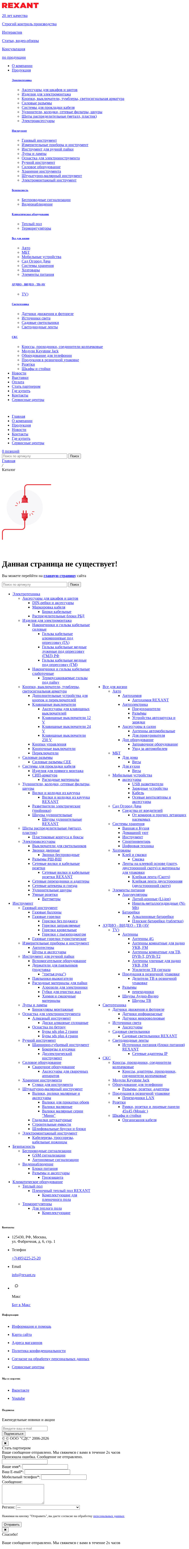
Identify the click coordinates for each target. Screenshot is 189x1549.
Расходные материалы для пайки (59, 983)
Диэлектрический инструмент (57, 1055)
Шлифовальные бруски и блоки (59, 1129)
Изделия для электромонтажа (47, 620)
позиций (10, 451)
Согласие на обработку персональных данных (50, 1359)
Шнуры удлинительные (52, 815)
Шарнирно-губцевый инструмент (60, 1045)
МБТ (116, 753)
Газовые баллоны (47, 912)
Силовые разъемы (37, 757)
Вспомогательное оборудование (59, 961)
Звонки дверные (46, 850)
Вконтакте (20, 1390)
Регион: (8, 1507)
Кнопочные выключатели (54, 749)
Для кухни (131, 766)
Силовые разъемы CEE (51, 762)
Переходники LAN (138, 1098)
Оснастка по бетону (49, 1027)
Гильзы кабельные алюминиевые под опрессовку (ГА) (57, 638)
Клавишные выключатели (54, 704)
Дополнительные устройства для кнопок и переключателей (60, 697)
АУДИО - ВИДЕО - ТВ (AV (28, 284)
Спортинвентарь (136, 841)
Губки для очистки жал (61, 992)
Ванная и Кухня (135, 828)
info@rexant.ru (23, 1275)
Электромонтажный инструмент (49, 1133)
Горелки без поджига (60, 921)
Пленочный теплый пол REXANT (61, 1191)
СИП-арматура (44, 775)
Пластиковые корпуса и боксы (57, 837)
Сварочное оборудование (53, 1067)
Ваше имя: (11, 1467)
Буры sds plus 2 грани (60, 1031)
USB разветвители (147, 784)
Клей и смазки (134, 855)
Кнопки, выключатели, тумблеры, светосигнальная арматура (51, 689)
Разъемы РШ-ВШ (47, 859)
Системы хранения (128, 824)
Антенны (130, 934)
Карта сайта (22, 1334)
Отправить (12, 1524)
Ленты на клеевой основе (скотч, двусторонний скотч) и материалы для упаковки (151, 867)
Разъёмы (139, 713)
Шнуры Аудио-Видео (140, 996)
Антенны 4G (143, 939)
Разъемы (129, 987)
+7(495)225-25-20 (26, 1258)
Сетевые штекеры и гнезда (54, 886)
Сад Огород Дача (126, 806)
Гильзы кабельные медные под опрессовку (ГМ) (64, 662)
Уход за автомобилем (149, 749)
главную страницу (60, 576)
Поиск (74, 456)
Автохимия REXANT (150, 700)
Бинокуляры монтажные (52, 1009)
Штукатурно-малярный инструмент (52, 1089)
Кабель (138, 793)
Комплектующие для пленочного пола (59, 1197)
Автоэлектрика (135, 704)
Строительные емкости (51, 1124)
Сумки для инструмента (52, 1084)
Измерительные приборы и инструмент (55, 943)
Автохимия (132, 695)
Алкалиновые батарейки (153, 916)
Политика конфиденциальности (39, 1351)
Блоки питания (45, 1168)
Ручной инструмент (39, 1040)
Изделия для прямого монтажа (57, 771)
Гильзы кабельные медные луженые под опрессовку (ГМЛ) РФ (64, 651)
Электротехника (22, 80)
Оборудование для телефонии (137, 1084)
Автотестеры (43, 947)
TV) (115, 930)
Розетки (119, 1102)
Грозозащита (52, 1177)
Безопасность (20, 190)
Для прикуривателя (148, 735)
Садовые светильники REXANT (149, 1036)
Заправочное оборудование (155, 744)
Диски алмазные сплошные (65, 1023)
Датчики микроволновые (143, 1018)
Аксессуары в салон (139, 726)
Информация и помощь (31, 1326)
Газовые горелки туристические (59, 939)
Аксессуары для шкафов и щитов (50, 598)
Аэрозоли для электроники (65, 987)
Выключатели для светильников (59, 846)
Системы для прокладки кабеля (48, 766)
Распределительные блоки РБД (58, 616)
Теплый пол (32, 1186)
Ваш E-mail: (13, 1472)
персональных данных (109, 1516)
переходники (143, 992)
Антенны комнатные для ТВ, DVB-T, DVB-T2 (156, 954)
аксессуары (131, 779)
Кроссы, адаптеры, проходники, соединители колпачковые (149, 1073)
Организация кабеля (139, 1120)
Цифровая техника (138, 846)
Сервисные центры (28, 1367)
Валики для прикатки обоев (65, 1102)
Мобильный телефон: (21, 1477)
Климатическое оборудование (30, 214)
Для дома (130, 757)
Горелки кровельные (59, 930)
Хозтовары (121, 850)
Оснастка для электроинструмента (51, 1014)
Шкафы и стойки (126, 1115)
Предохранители (146, 709)
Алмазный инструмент (51, 1018)
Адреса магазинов (27, 1343)
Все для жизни (20, 238)
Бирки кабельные (56, 611)
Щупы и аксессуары (49, 952)
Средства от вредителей (142, 810)
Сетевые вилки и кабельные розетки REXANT (66, 874)
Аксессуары (132, 1027)
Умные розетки (45, 894)
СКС (15, 336)
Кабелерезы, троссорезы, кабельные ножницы (53, 1139)
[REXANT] (20, 7)
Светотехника (20, 304)
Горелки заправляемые (61, 925)
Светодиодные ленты (130, 1040)
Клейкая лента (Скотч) (151, 877)
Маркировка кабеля (48, 607)
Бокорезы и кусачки (58, 1049)
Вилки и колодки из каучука (56, 793)
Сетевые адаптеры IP (150, 1053)
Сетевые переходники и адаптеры (60, 881)
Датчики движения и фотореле (138, 1009)
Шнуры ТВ (141, 1000)
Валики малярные (57, 1107)
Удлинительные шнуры (52, 890)
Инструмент (19, 130)
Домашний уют (135, 832)
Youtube (18, 1398)
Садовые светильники (131, 1031)
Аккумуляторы (134, 894)
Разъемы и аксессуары (51, 1173)
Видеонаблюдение (37, 1164)
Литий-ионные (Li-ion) (151, 899)
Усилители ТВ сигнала (151, 970)
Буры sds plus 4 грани (60, 1036)
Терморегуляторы (37, 1204)
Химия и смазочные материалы (59, 998)
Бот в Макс (21, 1305)
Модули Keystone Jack (130, 1080)
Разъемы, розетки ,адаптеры (145, 1089)
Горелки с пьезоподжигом (64, 934)
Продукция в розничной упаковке (151, 974)
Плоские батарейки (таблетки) (157, 921)
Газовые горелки (46, 916)
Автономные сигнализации (55, 1160)
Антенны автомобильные (153, 731)
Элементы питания (128, 890)
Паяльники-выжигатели (52, 978)
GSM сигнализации (48, 1155)
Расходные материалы (60, 779)
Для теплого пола (47, 1208)
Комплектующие (56, 1213)
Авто (116, 691)
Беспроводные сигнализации (46, 1151)
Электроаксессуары (38, 841)
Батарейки (131, 912)
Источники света (126, 1023)
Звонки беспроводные (60, 855)
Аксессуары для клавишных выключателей (66, 711)
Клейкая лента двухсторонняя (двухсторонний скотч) (157, 883)
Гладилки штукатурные (52, 1120)
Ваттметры (51, 899)
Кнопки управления (49, 744)
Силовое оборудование (41, 1062)
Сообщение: (12, 1482)
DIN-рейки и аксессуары (53, 603)
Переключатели (45, 753)
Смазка (138, 859)
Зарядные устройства (150, 788)
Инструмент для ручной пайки (48, 956)
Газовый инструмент (40, 908)
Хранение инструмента (42, 1080)
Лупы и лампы (34, 1005)
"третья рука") (54, 974)
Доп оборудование (138, 740)
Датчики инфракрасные (142, 1014)
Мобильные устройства (132, 775)
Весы (136, 762)
